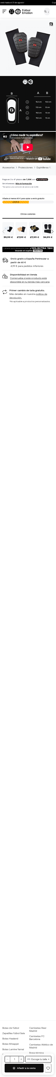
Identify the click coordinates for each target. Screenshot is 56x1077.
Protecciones (25, 167)
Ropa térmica (36, 1052)
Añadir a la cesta (26, 1068)
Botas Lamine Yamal (13, 1049)
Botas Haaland (10, 1038)
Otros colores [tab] (27, 214)
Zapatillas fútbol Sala (13, 1033)
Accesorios (8, 167)
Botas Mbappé (10, 1043)
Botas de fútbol (10, 1028)
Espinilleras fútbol (46, 167)
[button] (28, 278)
